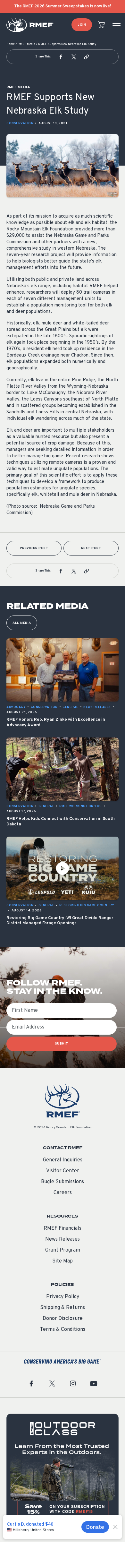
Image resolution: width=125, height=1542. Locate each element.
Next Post (91, 548)
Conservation (19, 123)
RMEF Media (26, 44)
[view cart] (101, 24)
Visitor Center (62, 1171)
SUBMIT (61, 1044)
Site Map (62, 1261)
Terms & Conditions (62, 1329)
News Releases (62, 1239)
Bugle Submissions (62, 1182)
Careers (63, 1193)
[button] (60, 57)
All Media (22, 623)
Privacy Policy (62, 1297)
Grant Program (62, 1250)
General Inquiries (62, 1160)
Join (82, 25)
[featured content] (62, 1470)
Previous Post (34, 548)
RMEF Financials (62, 1228)
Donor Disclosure (63, 1318)
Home (10, 44)
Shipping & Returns (62, 1308)
